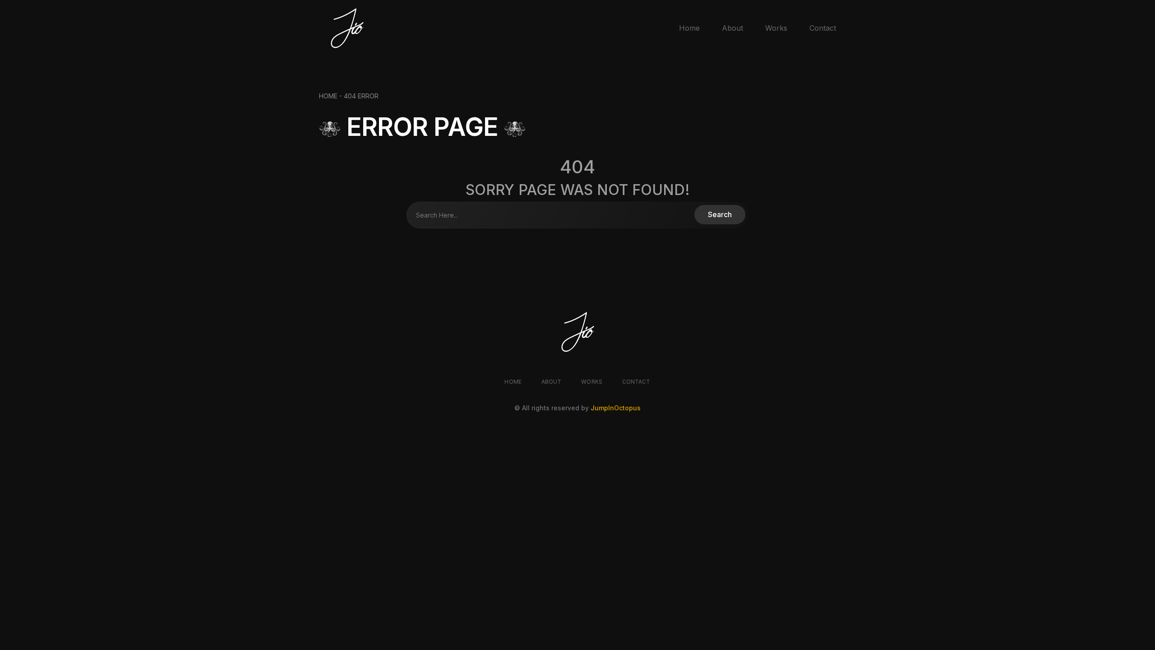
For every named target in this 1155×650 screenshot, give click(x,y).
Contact (822, 27)
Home (689, 27)
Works (776, 27)
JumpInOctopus (616, 408)
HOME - (331, 96)
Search (720, 214)
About (732, 27)
